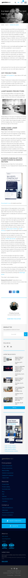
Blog (7, 24)
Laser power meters (10, 446)
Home (2, 24)
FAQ (3, 494)
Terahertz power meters (11, 451)
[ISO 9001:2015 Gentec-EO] (4, 546)
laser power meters (11, 228)
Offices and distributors (7, 507)
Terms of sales (17, 575)
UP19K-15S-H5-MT (10, 238)
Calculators (4, 501)
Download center (6, 489)
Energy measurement (7, 468)
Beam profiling (5, 470)
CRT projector (10, 75)
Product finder (5, 484)
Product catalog (6, 486)
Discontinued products (7, 498)
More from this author (14, 318)
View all (14, 407)
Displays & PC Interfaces (7, 475)
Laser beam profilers (10, 449)
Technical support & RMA (8, 512)
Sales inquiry (5, 510)
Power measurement (7, 465)
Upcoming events (6, 538)
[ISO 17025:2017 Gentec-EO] (11, 546)
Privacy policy (10, 575)
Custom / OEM (5, 477)
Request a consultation (7, 515)
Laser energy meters (10, 447)
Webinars (4, 496)
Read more (5, 561)
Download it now (5, 203)
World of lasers (14, 24)
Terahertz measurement (7, 473)
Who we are (5, 536)
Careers (4, 541)
